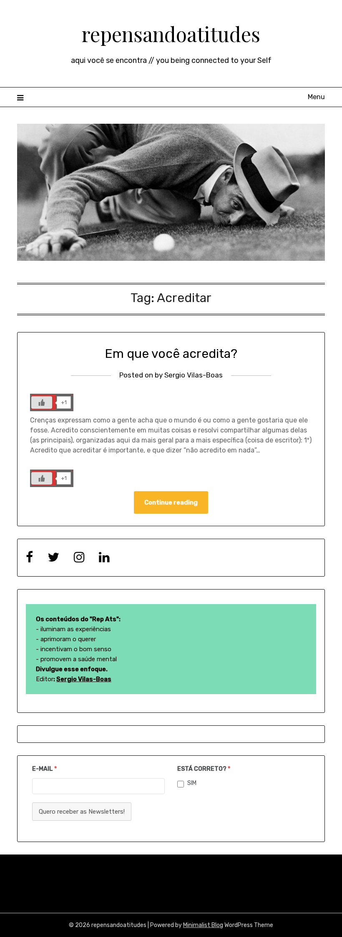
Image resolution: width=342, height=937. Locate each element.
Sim (191, 783)
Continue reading (171, 502)
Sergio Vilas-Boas (193, 375)
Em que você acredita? (171, 353)
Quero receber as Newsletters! (82, 811)
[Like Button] (41, 402)
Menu (316, 97)
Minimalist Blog (203, 925)
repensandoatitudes (171, 33)
